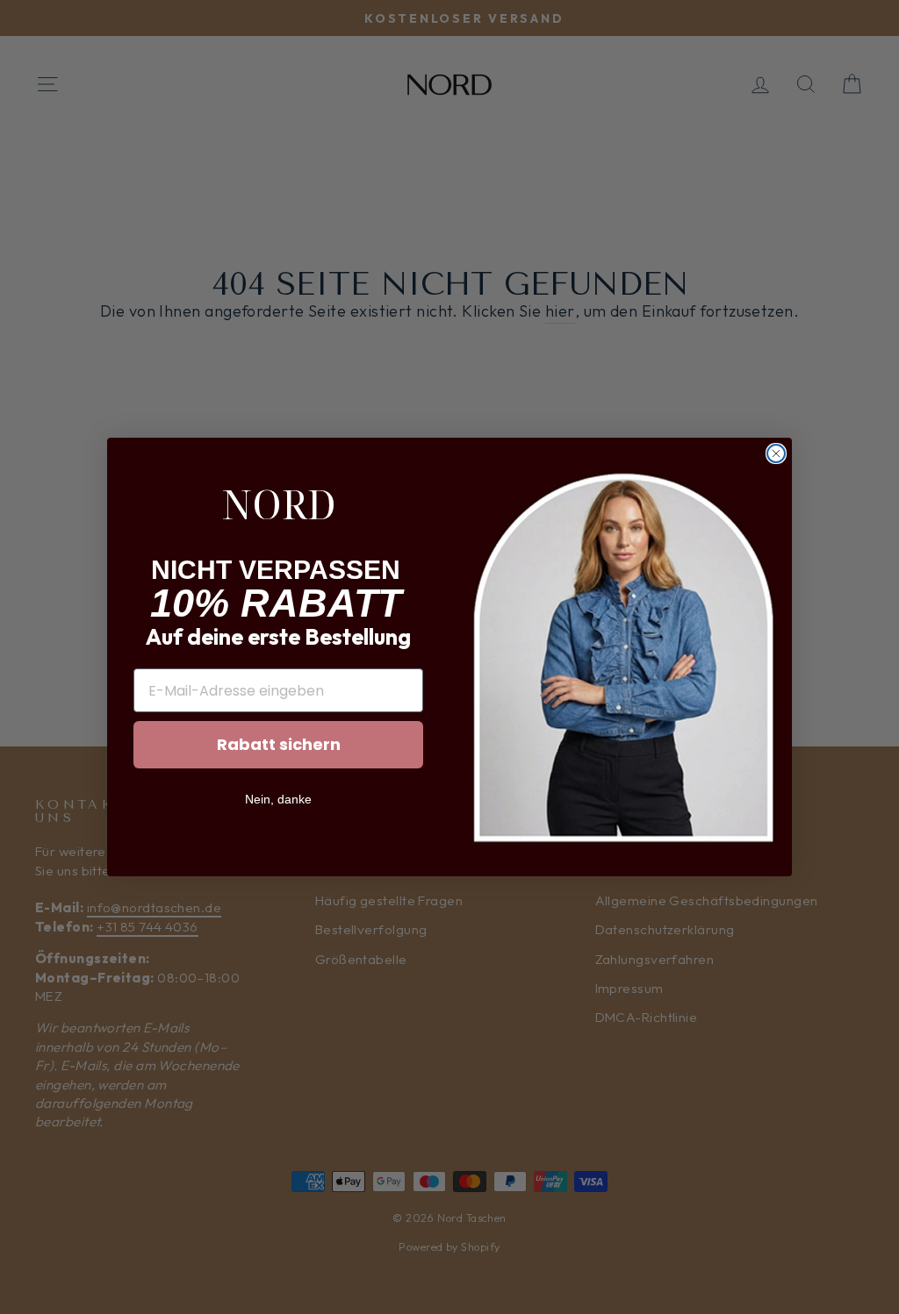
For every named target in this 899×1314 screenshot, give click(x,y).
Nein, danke (278, 799)
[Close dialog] (776, 453)
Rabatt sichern (279, 744)
